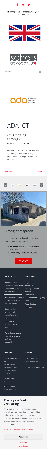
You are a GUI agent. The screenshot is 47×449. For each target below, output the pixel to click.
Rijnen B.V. (27, 185)
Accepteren (23, 437)
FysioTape (12, 185)
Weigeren (23, 442)
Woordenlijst (30, 304)
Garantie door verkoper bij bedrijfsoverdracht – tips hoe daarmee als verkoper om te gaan (12, 318)
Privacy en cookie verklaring (32, 290)
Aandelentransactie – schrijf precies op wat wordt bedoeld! (12, 337)
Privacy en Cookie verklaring (15, 429)
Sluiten (31, 429)
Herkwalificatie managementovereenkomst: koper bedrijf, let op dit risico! (12, 287)
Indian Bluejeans (34, 185)
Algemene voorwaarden (30, 284)
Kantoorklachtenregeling (34, 298)
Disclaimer (29, 295)
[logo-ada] (23, 86)
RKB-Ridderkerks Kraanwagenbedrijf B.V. (20, 185)
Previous (8, 172)
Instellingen (23, 446)
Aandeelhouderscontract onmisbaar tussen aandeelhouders (12, 300)
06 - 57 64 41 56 (29, 13)
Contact (28, 307)
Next (40, 172)
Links (27, 301)
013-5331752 (29, 247)
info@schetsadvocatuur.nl (22, 11)
